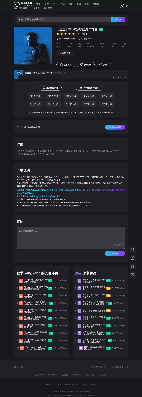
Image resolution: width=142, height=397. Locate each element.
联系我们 (75, 385)
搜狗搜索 (51, 375)
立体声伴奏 (65, 53)
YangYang (66, 38)
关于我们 (67, 385)
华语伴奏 (87, 38)
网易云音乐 (90, 375)
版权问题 (58, 385)
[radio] (57, 34)
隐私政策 (84, 385)
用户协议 (49, 385)
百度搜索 (77, 375)
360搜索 (64, 375)
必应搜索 (39, 375)
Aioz (73, 38)
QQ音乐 (103, 375)
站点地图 (93, 385)
